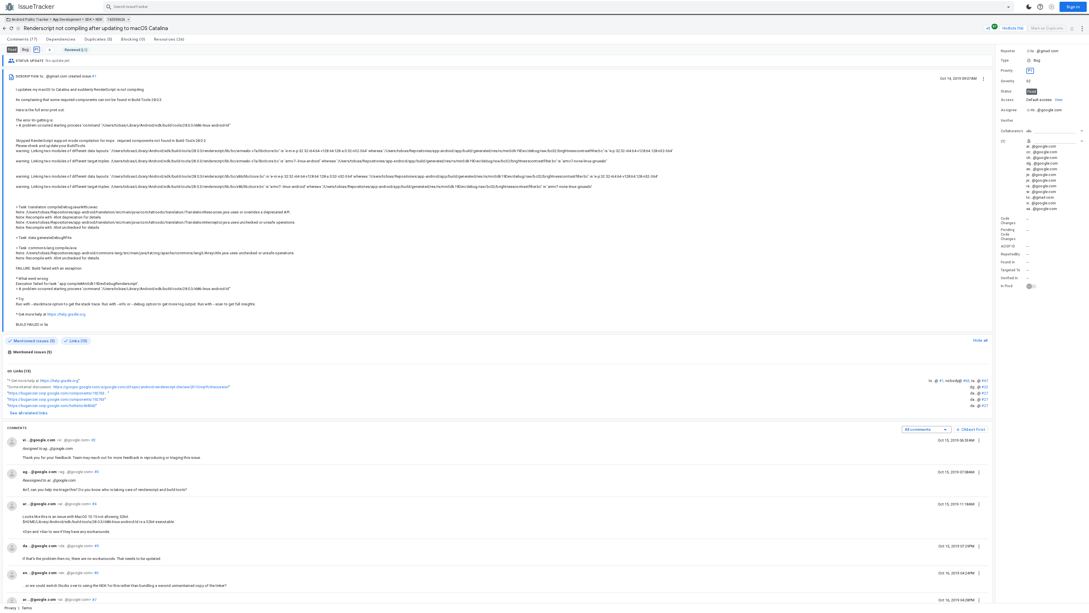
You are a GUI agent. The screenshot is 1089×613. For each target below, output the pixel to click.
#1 (94, 76)
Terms (27, 608)
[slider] (996, 323)
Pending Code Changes (1008, 234)
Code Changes (1008, 221)
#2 (93, 440)
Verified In (1009, 278)
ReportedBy (1010, 254)
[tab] (22, 39)
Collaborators (1012, 131)
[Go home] (4, 28)
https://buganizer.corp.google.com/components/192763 (56, 399)
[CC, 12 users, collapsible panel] (1055, 141)
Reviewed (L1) (76, 50)
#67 (985, 381)
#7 (93, 599)
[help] (1040, 6)
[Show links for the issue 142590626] (128, 19)
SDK (88, 20)
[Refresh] (11, 28)
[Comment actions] (979, 440)
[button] (1042, 60)
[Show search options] (1008, 6)
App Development (67, 20)
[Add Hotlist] (50, 50)
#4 (93, 504)
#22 (985, 387)
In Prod (1006, 286)
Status (1006, 91)
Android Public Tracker (30, 20)
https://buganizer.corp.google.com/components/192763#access (58, 393)
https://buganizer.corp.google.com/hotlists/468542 (52, 406)
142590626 (116, 20)
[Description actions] (983, 78)
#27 (985, 393)
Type (1005, 60)
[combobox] (559, 6)
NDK (99, 20)
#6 (95, 573)
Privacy (10, 608)
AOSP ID (1008, 246)
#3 (96, 472)
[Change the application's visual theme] (1029, 6)
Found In (1008, 262)
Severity (1007, 81)
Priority (1006, 71)
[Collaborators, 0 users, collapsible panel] (1055, 130)
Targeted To (1010, 270)
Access (1007, 100)
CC (1003, 141)
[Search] (108, 6)
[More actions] (1082, 28)
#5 (96, 546)
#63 (966, 381)
